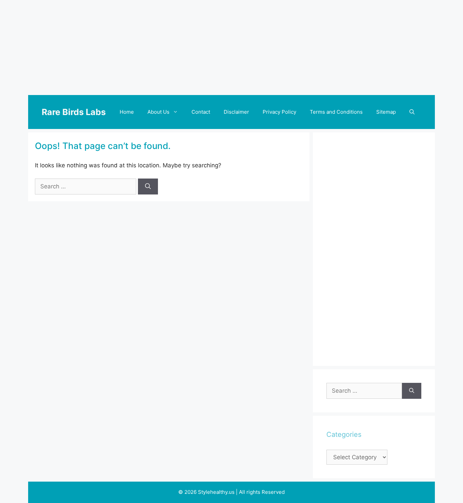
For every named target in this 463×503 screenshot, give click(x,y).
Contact (201, 112)
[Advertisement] (231, 47)
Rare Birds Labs (74, 112)
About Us (158, 112)
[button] (412, 112)
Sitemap (386, 112)
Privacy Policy (279, 112)
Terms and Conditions (336, 112)
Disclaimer (236, 112)
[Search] (148, 187)
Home (127, 112)
